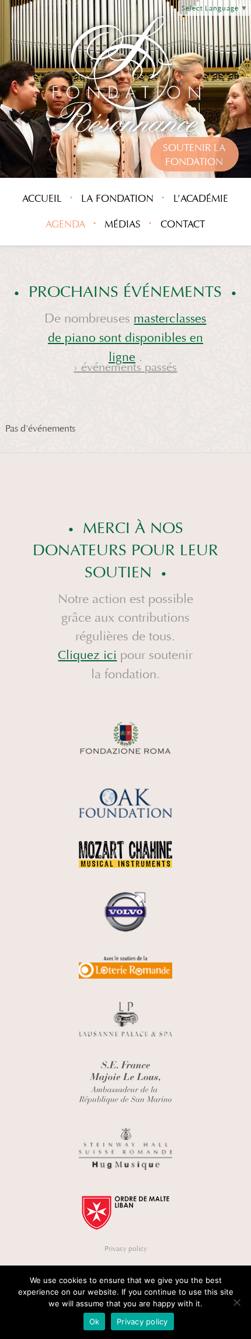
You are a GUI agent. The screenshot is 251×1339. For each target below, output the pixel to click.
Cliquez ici (87, 655)
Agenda (65, 224)
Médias (122, 224)
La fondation (117, 198)
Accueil (42, 198)
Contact (183, 224)
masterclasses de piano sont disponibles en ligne (127, 337)
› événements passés (125, 367)
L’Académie (200, 198)
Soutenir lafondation (194, 155)
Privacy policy (125, 1249)
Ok (94, 1321)
